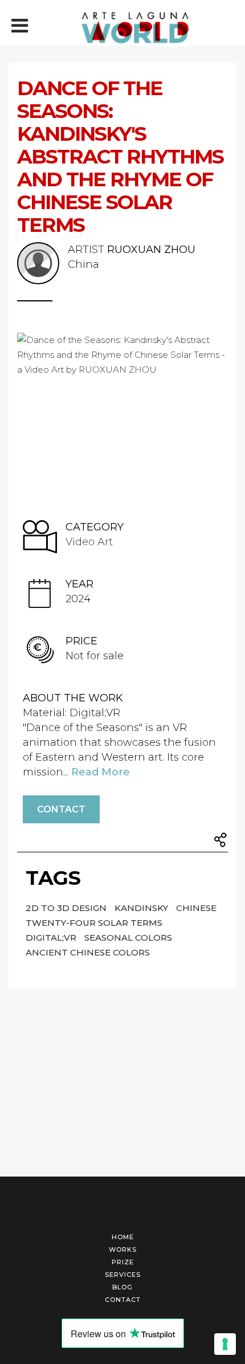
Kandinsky (142, 907)
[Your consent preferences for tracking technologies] (225, 1344)
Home (123, 1237)
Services (123, 1275)
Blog (122, 1287)
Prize (123, 1262)
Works (123, 1249)
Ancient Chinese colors (88, 952)
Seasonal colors (128, 937)
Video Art (89, 542)
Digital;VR (52, 937)
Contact (61, 809)
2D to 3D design (67, 907)
